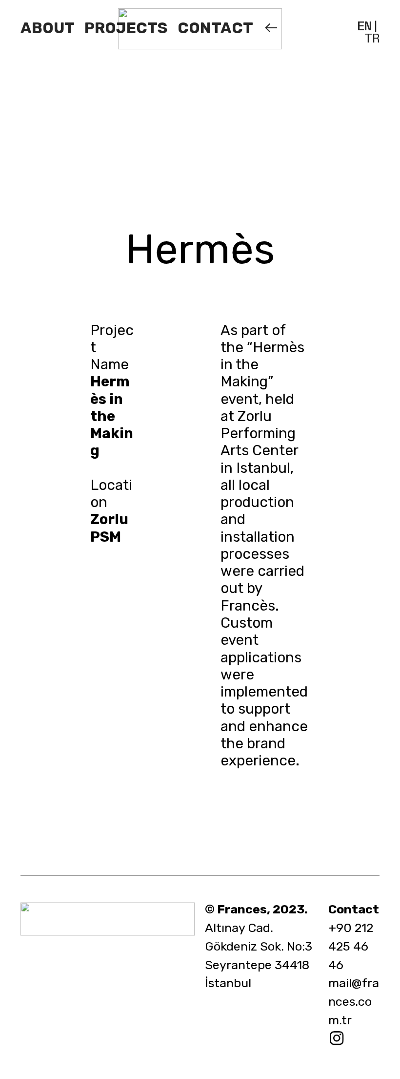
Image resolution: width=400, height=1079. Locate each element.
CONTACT (215, 28)
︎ (338, 1038)
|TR (368, 33)
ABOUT (47, 28)
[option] (200, 135)
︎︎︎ (271, 28)
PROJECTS (125, 28)
